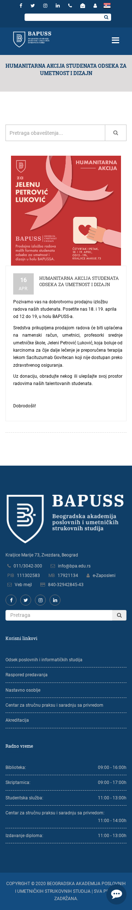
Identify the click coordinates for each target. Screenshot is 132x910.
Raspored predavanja (27, 674)
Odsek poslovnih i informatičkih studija (44, 659)
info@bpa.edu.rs (74, 566)
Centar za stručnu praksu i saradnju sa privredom (54, 705)
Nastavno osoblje (23, 690)
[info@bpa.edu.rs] (83, 5)
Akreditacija (17, 720)
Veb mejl (23, 584)
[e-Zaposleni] (95, 5)
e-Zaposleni (104, 575)
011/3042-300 (28, 566)
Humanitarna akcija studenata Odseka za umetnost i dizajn (79, 281)
